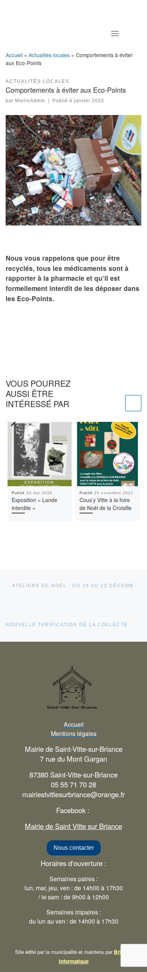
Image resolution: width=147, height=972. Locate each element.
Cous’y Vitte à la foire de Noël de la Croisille (106, 504)
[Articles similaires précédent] (115, 403)
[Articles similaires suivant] (133, 403)
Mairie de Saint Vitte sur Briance (73, 826)
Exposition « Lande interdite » (34, 504)
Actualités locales (49, 55)
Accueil (14, 55)
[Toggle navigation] (114, 33)
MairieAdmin (30, 100)
